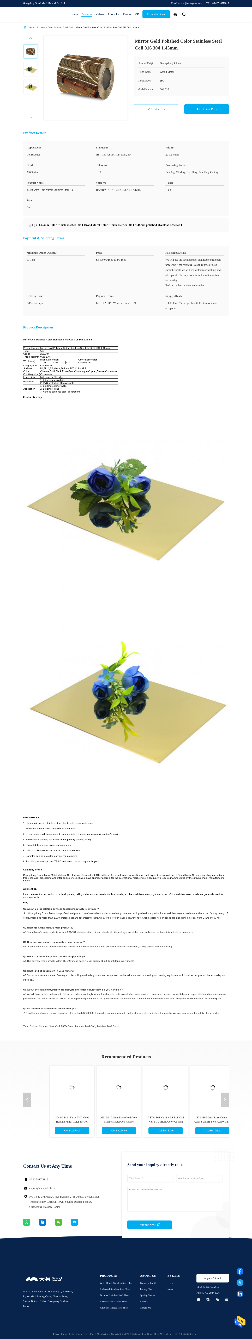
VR (137, 14)
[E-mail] (78, 1224)
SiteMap (144, 1301)
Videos (99, 14)
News (170, 1289)
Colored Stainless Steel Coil (45, 1026)
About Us (113, 14)
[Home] (37, 14)
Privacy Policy (60, 1334)
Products (86, 14)
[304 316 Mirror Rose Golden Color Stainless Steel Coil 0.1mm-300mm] (196, 1087)
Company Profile (148, 1283)
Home (74, 14)
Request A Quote (156, 14)
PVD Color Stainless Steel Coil (78, 1026)
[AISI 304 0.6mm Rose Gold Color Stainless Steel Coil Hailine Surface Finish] (102, 1087)
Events (127, 14)
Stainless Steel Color (108, 1026)
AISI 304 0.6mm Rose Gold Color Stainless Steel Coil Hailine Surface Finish (102, 1121)
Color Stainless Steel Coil (60, 27)
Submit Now (148, 1224)
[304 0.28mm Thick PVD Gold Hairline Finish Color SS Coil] (55, 1087)
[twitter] (240, 1283)
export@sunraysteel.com (42, 1188)
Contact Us (158, 109)
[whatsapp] (31, 1224)
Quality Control (147, 1295)
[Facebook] (240, 1271)
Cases (170, 1283)
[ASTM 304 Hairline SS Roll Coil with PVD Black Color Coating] (149, 1087)
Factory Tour (146, 1289)
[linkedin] (240, 1294)
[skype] (47, 1224)
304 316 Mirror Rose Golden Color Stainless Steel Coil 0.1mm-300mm (196, 1121)
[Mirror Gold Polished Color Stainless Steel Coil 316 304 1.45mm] (86, 78)
